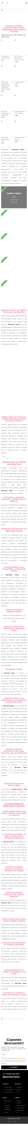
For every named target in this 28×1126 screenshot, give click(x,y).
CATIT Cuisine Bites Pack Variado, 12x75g (19, 57)
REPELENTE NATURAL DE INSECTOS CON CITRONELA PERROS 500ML (5, 85)
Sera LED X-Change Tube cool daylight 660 (6, 113)
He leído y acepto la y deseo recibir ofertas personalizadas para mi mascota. (13, 1061)
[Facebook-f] (12, 1121)
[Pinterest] (15, 1121)
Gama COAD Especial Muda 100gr (5, 139)
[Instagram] (18, 1121)
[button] (2, 3)
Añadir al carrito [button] (4, 60)
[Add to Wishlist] (12, 56)
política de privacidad (19, 1058)
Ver (14, 225)
